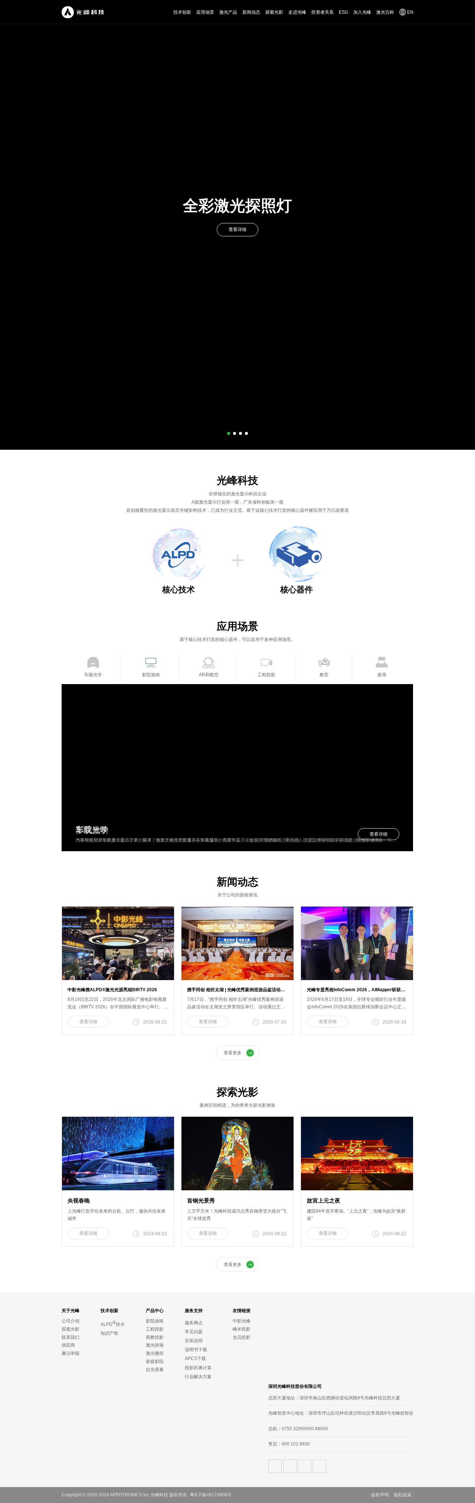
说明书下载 (196, 1349)
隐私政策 (403, 1494)
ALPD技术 (113, 1323)
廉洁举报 (70, 1353)
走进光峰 (297, 12)
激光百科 (385, 12)
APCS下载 (195, 1358)
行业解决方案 (198, 1376)
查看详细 (237, 240)
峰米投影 (241, 1329)
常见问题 (194, 1331)
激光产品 (228, 12)
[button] (228, 433)
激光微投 (155, 1353)
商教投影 (155, 1337)
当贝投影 (241, 1337)
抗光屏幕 (155, 1369)
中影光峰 (241, 1321)
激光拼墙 (155, 1345)
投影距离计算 (198, 1367)
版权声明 (380, 1494)
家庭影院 (155, 1361)
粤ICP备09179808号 (211, 1494)
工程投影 (155, 1329)
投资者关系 (322, 12)
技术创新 (182, 12)
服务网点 (194, 1322)
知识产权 (109, 1333)
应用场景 (205, 12)
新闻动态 (251, 12)
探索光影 (274, 12)
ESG (343, 12)
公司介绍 (70, 1321)
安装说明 (194, 1340)
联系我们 (70, 1337)
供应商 (68, 1345)
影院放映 (155, 1321)
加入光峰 (362, 12)
